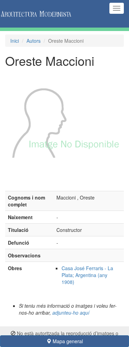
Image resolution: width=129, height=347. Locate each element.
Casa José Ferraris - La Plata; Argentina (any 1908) (87, 275)
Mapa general (67, 341)
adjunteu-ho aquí (70, 312)
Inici (14, 40)
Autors (33, 40)
